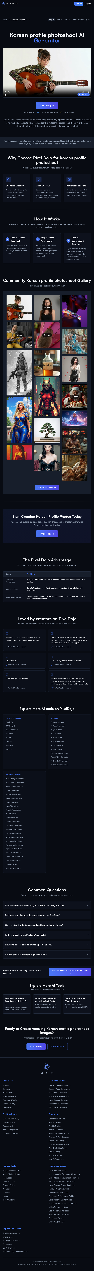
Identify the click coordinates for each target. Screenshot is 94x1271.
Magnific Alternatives (13, 810)
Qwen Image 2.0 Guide (58, 1192)
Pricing (6, 1085)
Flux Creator (8, 1178)
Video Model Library (11, 1174)
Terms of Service (56, 1130)
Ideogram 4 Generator (58, 1093)
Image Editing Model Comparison (63, 1203)
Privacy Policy (55, 1122)
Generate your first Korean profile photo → (70, 972)
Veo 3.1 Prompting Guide (59, 1211)
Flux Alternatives (12, 818)
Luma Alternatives (12, 806)
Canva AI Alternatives (13, 853)
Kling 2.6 (9, 741)
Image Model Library (12, 1170)
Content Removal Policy (59, 1144)
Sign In (88, 4)
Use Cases (7, 1107)
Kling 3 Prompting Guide (59, 1214)
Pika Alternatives (12, 802)
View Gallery (57, 1046)
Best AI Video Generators (15, 783)
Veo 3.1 (8, 738)
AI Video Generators (11, 1233)
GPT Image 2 (10, 726)
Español (67, 20)
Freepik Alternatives (13, 822)
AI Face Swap (56, 734)
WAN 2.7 (9, 749)
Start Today (36, 1046)
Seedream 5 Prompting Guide (61, 1196)
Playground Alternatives (14, 845)
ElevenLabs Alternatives (14, 857)
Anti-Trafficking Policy (58, 1148)
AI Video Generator (58, 726)
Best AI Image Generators (15, 779)
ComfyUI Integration (11, 1133)
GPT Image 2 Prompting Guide (62, 1181)
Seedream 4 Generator (58, 1104)
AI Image (6, 1189)
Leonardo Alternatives (14, 798)
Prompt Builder (9, 1185)
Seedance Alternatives (14, 825)
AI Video (6, 1192)
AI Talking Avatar (57, 745)
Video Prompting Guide (58, 1207)
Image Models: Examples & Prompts (64, 1174)
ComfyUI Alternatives (13, 861)
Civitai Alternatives (12, 790)
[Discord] (47, 1073)
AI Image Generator (58, 722)
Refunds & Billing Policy (59, 1133)
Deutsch (59, 20)
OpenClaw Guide (10, 1126)
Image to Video (56, 730)
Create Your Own (45, 487)
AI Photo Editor (56, 738)
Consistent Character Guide (60, 1200)
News (5, 1196)
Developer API (9, 1122)
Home (5, 20)
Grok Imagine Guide (57, 1222)
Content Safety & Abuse (59, 1137)
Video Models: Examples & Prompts (64, 1178)
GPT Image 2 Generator (59, 1107)
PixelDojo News (9, 1096)
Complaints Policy (56, 1141)
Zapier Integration (10, 1130)
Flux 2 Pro (9, 722)
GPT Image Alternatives (14, 837)
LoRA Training (9, 1181)
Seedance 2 (10, 745)
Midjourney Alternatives (14, 787)
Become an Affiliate (57, 1119)
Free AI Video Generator (59, 757)
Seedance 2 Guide (56, 1218)
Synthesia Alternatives (14, 841)
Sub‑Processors (55, 1155)
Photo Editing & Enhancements (16, 1251)
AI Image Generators (11, 1240)
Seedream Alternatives (14, 829)
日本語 (88, 20)
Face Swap (7, 1244)
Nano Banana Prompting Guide (62, 1185)
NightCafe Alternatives (14, 849)
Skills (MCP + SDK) (11, 1119)
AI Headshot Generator (59, 761)
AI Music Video (56, 749)
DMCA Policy (54, 1152)
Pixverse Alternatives (13, 833)
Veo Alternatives (12, 814)
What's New (8, 1093)
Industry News (9, 1200)
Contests (6, 1089)
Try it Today (45, 105)
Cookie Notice (55, 1126)
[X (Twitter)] (42, 1073)
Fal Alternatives (11, 864)
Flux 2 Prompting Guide (59, 1189)
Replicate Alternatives (13, 868)
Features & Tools (10, 1100)
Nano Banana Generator (59, 1100)
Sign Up (79, 4)
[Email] (52, 1073)
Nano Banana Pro (12, 730)
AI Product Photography (60, 765)
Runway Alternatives (13, 794)
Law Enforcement (56, 1159)
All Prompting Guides (58, 1170)
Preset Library (9, 1104)
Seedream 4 (10, 734)
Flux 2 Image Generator (59, 1096)
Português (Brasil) (78, 20)
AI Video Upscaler (57, 741)
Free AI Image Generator (59, 753)
